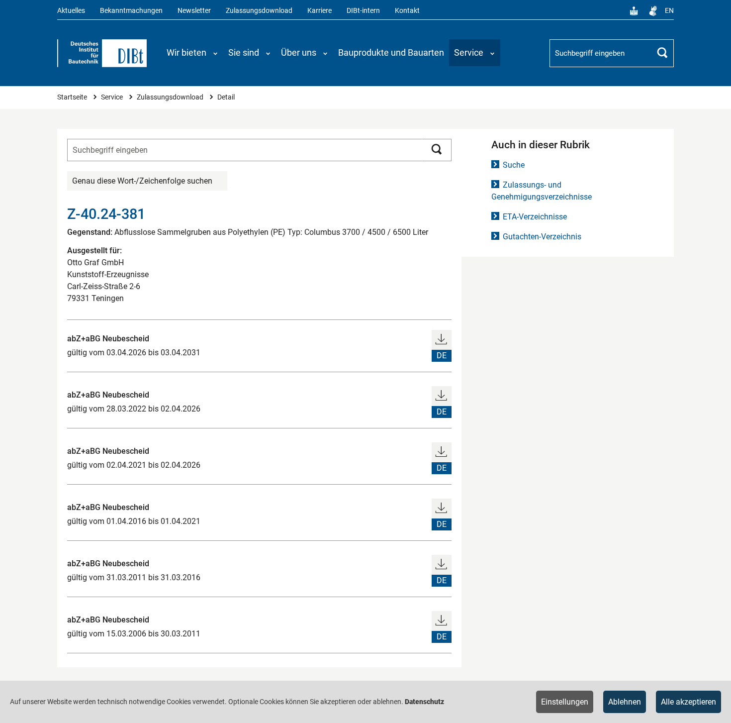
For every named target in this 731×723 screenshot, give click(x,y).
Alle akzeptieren (688, 702)
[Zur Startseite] (102, 53)
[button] (192, 52)
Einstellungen (564, 702)
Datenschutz (424, 702)
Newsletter (194, 10)
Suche (514, 165)
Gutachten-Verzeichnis (542, 236)
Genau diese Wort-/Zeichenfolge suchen (142, 181)
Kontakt (407, 10)
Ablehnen (624, 702)
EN (669, 10)
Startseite (73, 97)
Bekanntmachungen (131, 10)
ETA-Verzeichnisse (535, 216)
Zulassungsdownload (259, 10)
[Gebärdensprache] (653, 11)
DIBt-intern (363, 10)
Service (112, 97)
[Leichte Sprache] (634, 11)
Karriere (319, 10)
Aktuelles (71, 10)
